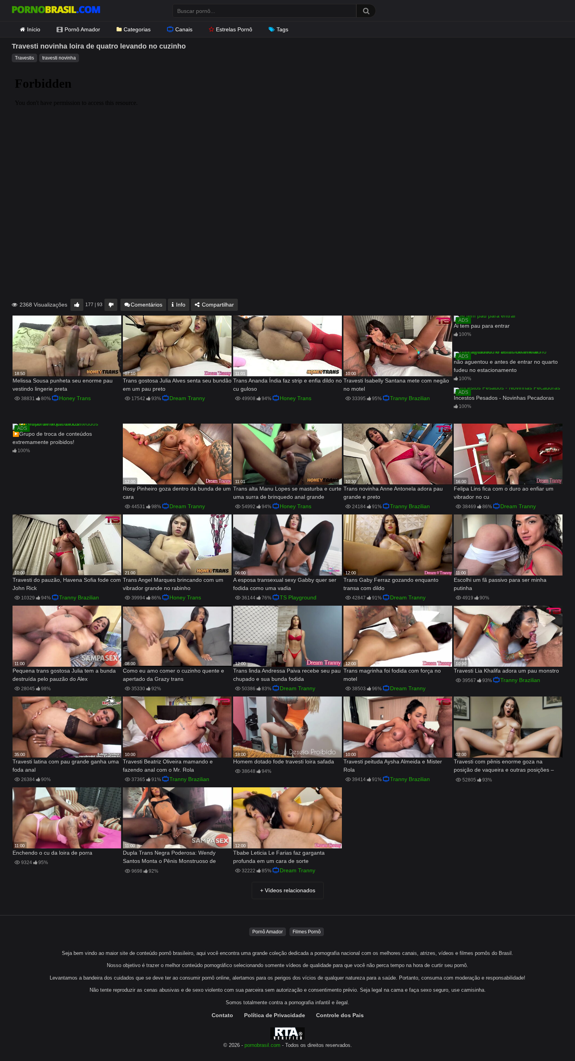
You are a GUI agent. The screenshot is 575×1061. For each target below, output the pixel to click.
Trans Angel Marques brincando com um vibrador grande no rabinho (173, 584)
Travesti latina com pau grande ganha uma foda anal (66, 765)
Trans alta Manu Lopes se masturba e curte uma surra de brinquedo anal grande (287, 492)
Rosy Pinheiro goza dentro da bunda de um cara (177, 492)
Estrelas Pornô (234, 29)
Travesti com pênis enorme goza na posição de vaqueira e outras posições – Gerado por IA (504, 766)
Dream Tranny (187, 398)
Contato (222, 1015)
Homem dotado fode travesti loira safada (283, 761)
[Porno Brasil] (56, 11)
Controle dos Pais (340, 1015)
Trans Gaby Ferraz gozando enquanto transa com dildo (390, 584)
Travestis (24, 58)
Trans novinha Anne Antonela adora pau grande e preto (393, 492)
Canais (183, 29)
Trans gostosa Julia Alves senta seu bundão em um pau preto (177, 384)
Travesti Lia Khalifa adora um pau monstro (506, 671)
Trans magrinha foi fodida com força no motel (392, 675)
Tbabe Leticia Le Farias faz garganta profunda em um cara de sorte (279, 857)
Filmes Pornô (307, 932)
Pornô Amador (82, 29)
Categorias (137, 29)
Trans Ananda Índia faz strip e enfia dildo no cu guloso (287, 384)
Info (179, 304)
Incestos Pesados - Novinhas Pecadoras (504, 398)
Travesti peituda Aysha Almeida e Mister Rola (392, 765)
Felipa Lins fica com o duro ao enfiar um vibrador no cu (503, 492)
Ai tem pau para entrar (482, 326)
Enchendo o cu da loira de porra (52, 853)
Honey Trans (75, 398)
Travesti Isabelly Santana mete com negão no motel (396, 384)
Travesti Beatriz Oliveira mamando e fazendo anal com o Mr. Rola (168, 765)
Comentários (146, 304)
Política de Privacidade (274, 1015)
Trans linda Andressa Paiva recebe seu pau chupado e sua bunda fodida (287, 675)
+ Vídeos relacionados (287, 890)
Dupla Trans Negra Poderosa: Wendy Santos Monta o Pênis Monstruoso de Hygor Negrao (169, 858)
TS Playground (298, 597)
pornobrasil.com (262, 1045)
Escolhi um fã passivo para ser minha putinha (500, 584)
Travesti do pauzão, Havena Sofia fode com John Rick (67, 584)
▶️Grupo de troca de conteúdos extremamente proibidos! (52, 438)
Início (33, 29)
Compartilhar (217, 304)
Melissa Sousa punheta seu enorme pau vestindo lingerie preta (63, 384)
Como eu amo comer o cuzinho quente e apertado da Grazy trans (173, 675)
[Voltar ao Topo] (548, 1037)
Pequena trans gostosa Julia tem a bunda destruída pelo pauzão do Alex (64, 675)
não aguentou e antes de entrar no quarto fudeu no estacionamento (506, 366)
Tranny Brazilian (410, 398)
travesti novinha (59, 58)
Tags (282, 29)
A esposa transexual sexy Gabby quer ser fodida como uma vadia (284, 584)
